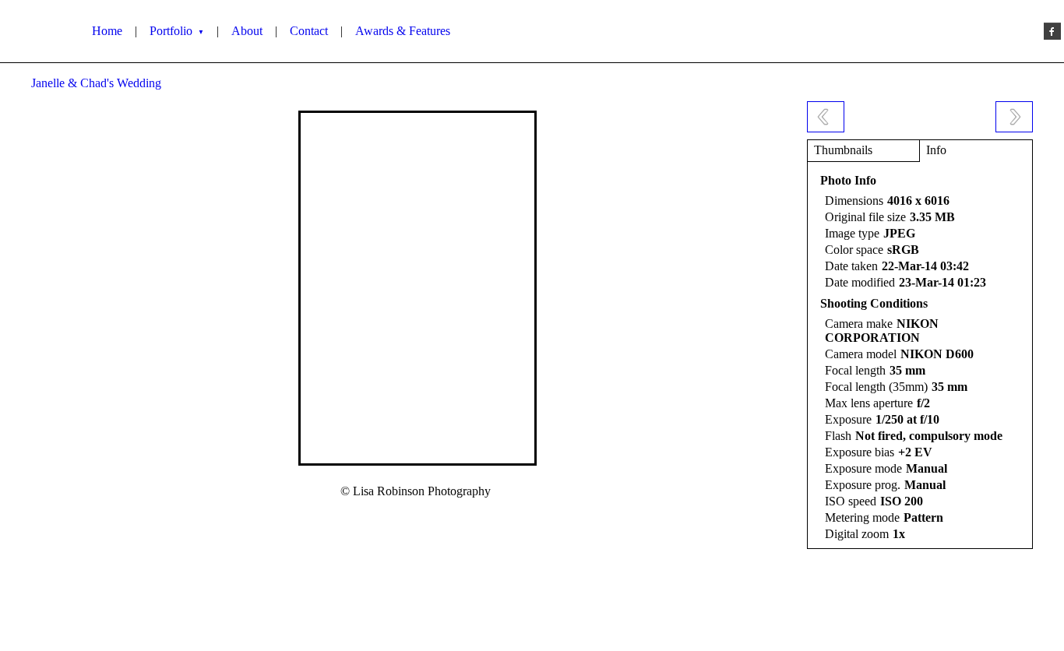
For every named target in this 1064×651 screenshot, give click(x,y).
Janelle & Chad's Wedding (96, 83)
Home (107, 30)
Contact (309, 30)
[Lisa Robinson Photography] (41, 31)
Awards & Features (402, 30)
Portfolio (177, 30)
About (246, 30)
